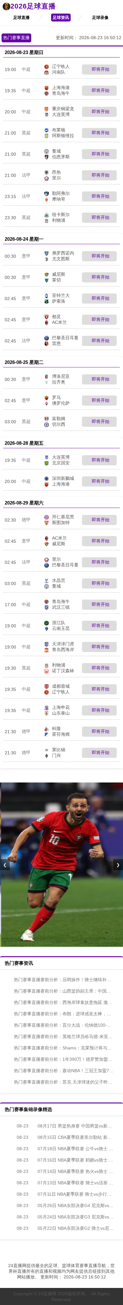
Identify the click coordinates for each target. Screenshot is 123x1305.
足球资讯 (61, 17)
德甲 (26, 519)
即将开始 (100, 69)
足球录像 (100, 17)
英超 (26, 132)
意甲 (26, 255)
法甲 (26, 175)
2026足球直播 (33, 6)
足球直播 (21, 17)
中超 (26, 69)
